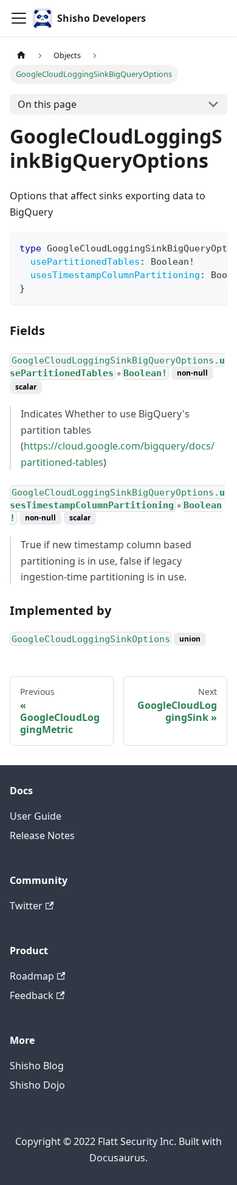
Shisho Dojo (37, 1085)
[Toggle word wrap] (190, 247)
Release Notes (42, 835)
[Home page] (21, 55)
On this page (47, 104)
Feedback (31, 995)
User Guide (35, 816)
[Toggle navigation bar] (19, 18)
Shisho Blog (37, 1065)
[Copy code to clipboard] (212, 247)
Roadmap (32, 976)
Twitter (26, 905)
